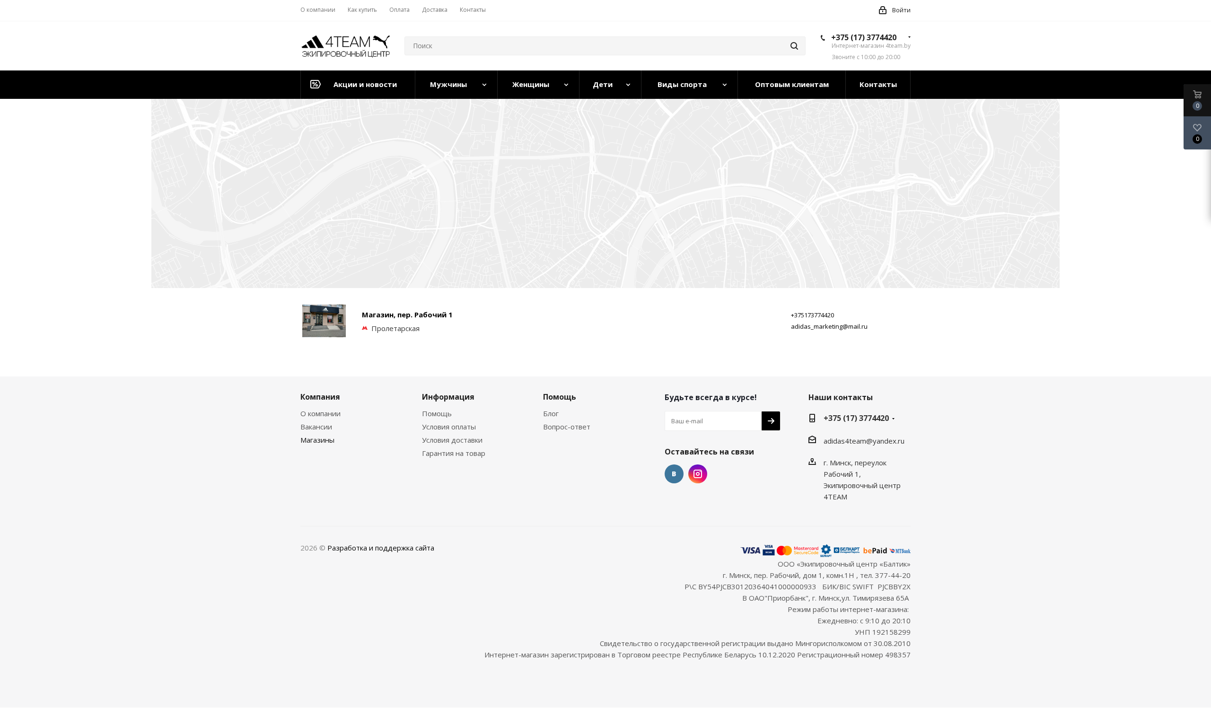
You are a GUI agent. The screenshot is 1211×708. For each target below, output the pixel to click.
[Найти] (794, 45)
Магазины (317, 440)
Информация (448, 397)
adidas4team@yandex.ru (864, 441)
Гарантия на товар (453, 453)
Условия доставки (452, 440)
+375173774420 (812, 315)
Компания (320, 397)
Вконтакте (674, 473)
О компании (320, 413)
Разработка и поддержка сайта (380, 547)
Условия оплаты (449, 426)
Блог (551, 413)
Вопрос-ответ (566, 426)
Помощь (437, 413)
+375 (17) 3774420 (863, 37)
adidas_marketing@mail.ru (829, 326)
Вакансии (316, 426)
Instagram (697, 473)
